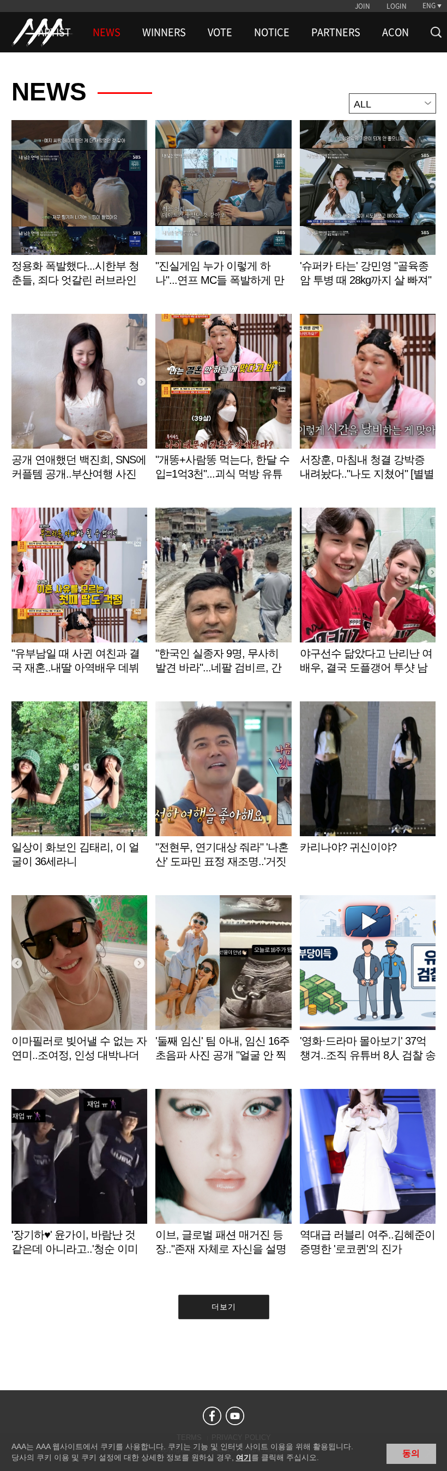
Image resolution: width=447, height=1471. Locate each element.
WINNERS (164, 32)
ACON (395, 32)
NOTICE (271, 32)
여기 (243, 1457)
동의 (411, 1453)
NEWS (106, 32)
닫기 (430, 1452)
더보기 (224, 1306)
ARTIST (54, 32)
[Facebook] (212, 1416)
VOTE (220, 32)
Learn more (79, 214)
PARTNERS (335, 32)
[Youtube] (235, 1416)
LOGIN (396, 6)
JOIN (362, 6)
